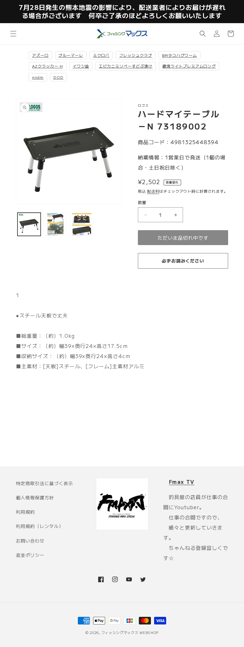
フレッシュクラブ (135, 55)
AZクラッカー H (47, 66)
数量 (142, 202)
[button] (13, 34)
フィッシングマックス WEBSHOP (130, 632)
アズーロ (40, 55)
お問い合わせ (30, 540)
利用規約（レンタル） (40, 526)
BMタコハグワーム (179, 55)
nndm (38, 77)
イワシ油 (81, 66)
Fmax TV (181, 481)
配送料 (153, 191)
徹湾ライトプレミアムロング (189, 66)
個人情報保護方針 (35, 497)
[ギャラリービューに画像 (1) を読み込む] (29, 224)
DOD (58, 77)
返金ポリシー (30, 555)
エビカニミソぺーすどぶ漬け (125, 66)
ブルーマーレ (70, 55)
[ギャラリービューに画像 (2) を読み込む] (55, 224)
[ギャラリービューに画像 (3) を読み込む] (81, 224)
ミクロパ (101, 55)
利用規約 (25, 512)
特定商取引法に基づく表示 (44, 483)
